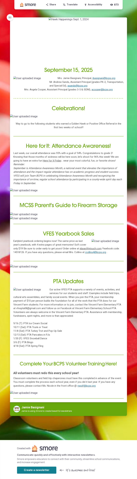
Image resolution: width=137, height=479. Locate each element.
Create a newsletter (36, 470)
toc (10, 17)
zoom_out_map (42, 80)
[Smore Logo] (28, 4)
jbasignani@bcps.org (104, 78)
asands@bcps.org (77, 85)
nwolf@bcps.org (87, 385)
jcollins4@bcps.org (95, 252)
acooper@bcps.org (102, 89)
